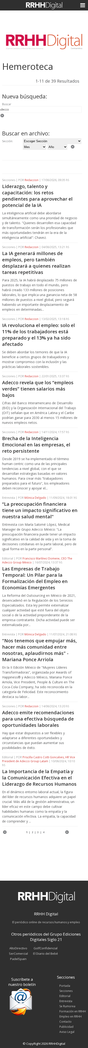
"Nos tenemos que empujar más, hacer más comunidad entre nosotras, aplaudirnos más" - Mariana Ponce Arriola (39, 650)
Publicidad (66, 1027)
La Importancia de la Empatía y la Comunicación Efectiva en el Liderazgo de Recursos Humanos (39, 777)
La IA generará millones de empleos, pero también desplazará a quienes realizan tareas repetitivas (36, 262)
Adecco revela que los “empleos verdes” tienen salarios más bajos (37, 388)
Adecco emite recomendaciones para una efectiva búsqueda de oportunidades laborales (38, 718)
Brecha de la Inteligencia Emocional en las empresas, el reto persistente (36, 444)
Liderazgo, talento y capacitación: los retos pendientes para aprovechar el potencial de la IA (37, 195)
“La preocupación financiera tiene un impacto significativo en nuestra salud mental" (39, 510)
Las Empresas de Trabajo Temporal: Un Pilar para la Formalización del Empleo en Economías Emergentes (35, 578)
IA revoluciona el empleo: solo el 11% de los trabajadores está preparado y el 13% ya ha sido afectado (38, 334)
